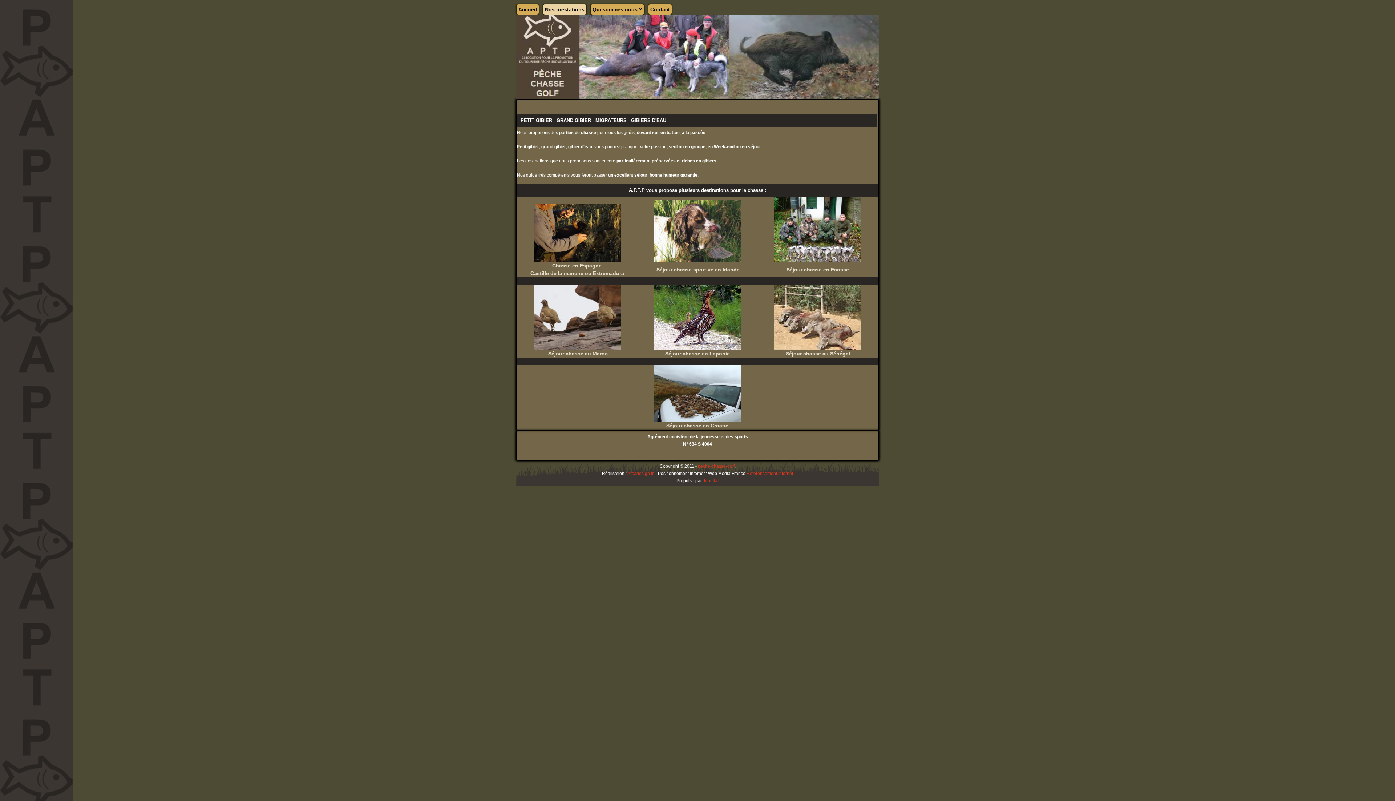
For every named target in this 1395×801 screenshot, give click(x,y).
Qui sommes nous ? (617, 9)
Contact (660, 9)
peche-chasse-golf (716, 466)
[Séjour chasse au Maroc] (577, 316)
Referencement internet (770, 473)
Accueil (527, 9)
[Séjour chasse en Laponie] (697, 316)
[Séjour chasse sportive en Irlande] (697, 230)
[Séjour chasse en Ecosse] (817, 229)
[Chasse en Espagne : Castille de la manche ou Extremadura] (577, 232)
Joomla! (711, 480)
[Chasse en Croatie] (697, 393)
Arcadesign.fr (640, 473)
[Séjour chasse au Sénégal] (817, 316)
